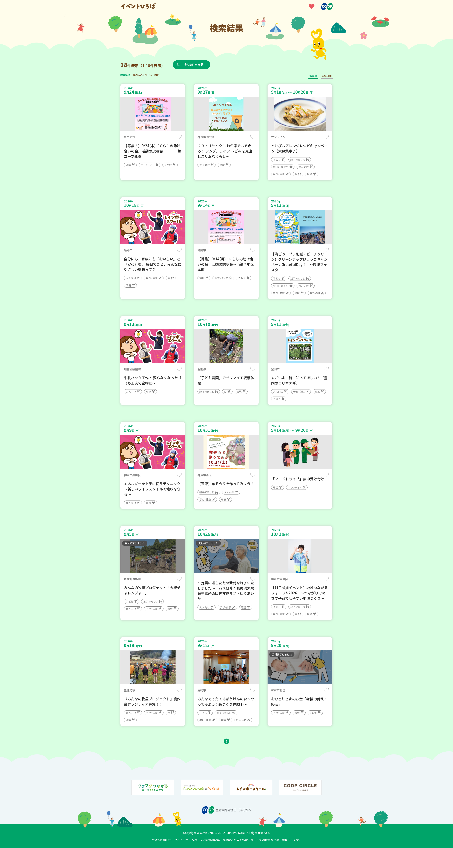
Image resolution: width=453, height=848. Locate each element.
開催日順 (327, 76)
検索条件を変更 (193, 64)
